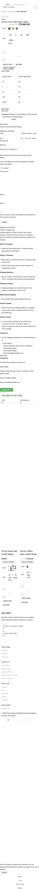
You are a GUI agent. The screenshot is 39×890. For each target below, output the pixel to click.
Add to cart (7, 64)
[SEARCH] (30, 4)
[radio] (9, 28)
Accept (4, 872)
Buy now (6, 605)
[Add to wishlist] (14, 547)
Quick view (9, 547)
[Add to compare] (3, 547)
